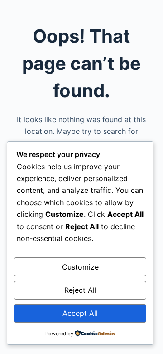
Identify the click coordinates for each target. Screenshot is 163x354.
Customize (80, 266)
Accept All (80, 313)
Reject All (80, 290)
